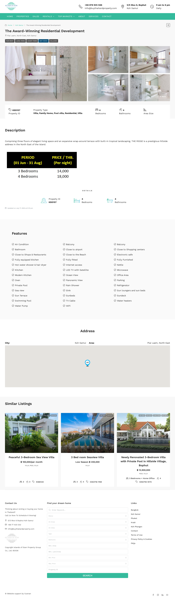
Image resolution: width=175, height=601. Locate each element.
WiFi (68, 306)
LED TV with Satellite (77, 270)
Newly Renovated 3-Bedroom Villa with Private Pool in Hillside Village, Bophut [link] (143, 461)
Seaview (53, 415)
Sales (36, 16)
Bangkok (134, 510)
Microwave (122, 270)
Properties (23, 16)
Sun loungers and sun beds (131, 290)
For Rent (9, 41)
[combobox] (87, 515)
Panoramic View (74, 280)
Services (93, 16)
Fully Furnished (125, 259)
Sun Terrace (21, 295)
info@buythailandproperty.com (101, 8)
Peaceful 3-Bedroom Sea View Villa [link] (31, 457)
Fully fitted (72, 259)
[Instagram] (158, 595)
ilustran (27, 594)
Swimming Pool (23, 300)
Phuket (134, 518)
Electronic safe (125, 254)
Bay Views (43, 41)
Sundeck (121, 295)
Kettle (120, 265)
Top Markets (65, 16)
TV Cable (70, 300)
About (81, 16)
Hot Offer (165, 415)
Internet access (74, 265)
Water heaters (124, 300)
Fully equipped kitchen (27, 259)
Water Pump (21, 306)
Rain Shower (72, 285)
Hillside (53, 41)
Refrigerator (123, 285)
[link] (31, 433)
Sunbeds (70, 295)
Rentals (47, 16)
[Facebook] (153, 595)
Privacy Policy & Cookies (141, 539)
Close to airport (74, 249)
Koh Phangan (136, 527)
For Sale (149, 415)
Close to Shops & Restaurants (30, 254)
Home (10, 16)
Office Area (122, 275)
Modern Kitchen (23, 275)
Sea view (19, 290)
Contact (107, 16)
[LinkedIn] (163, 595)
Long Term (20, 41)
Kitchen (19, 270)
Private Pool (21, 285)
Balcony (70, 244)
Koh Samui (19, 25)
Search (87, 575)
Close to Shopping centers (131, 249)
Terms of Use (136, 535)
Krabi (133, 522)
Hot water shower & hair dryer (30, 265)
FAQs (133, 543)
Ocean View (72, 275)
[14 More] (150, 87)
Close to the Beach (76, 254)
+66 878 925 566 (93, 5)
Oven (17, 280)
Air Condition (22, 244)
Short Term (32, 41)
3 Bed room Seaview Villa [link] (87, 457)
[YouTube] (167, 595)
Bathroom (20, 249)
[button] (168, 25)
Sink (68, 290)
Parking (121, 280)
